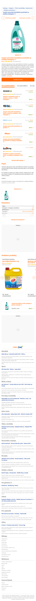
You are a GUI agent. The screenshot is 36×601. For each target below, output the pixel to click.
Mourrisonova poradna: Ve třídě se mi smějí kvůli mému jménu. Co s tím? (17, 518)
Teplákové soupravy (6, 572)
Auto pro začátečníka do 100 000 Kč (9, 551)
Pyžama (3, 568)
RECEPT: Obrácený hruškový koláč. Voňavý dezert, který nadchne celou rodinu (17, 408)
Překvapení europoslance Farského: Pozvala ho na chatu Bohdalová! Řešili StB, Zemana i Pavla (17, 392)
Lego (3, 567)
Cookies (27, 598)
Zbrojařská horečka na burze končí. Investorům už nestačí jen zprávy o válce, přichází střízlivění (18, 449)
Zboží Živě (4, 540)
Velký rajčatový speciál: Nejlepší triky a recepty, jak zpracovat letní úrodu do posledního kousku (17, 466)
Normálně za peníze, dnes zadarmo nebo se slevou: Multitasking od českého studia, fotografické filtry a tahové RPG (18, 434)
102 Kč (30, 114)
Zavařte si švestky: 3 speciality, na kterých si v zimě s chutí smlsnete (16, 464)
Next (33, 278)
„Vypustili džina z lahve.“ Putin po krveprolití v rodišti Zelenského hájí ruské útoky (18, 363)
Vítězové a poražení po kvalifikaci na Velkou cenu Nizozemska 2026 (16, 421)
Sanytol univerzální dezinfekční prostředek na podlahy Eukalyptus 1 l (16, 59)
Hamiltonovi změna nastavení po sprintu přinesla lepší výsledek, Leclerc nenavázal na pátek (17, 417)
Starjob (3, 583)
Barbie (3, 565)
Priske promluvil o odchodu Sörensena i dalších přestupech (14, 533)
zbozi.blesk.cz (5, 546)
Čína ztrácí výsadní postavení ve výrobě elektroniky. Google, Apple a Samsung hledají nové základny (16, 437)
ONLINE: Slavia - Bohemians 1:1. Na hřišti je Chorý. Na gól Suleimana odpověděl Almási (16, 375)
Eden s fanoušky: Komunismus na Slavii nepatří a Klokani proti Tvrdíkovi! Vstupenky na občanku (17, 528)
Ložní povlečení (5, 575)
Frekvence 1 (4, 588)
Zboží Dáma (4, 544)
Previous (2, 278)
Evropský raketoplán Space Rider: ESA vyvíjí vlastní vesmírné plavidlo (16, 519)
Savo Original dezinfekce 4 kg (10, 261)
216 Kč (30, 156)
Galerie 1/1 (18, 55)
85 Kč (30, 127)
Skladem (31, 92)
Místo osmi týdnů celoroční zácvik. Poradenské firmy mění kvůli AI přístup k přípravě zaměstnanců (17, 446)
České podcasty (5, 584)
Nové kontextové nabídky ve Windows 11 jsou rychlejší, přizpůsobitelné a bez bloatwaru (17, 431)
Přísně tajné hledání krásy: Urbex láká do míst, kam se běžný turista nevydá (18, 480)
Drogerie (11, 8)
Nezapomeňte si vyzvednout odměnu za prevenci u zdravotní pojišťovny (17, 508)
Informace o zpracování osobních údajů (16, 598)
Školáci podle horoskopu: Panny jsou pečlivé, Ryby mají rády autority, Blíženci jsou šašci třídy (16, 405)
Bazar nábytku (5, 577)
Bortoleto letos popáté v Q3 (7, 419)
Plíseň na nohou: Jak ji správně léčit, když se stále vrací (13, 506)
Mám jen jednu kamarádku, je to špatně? (10, 516)
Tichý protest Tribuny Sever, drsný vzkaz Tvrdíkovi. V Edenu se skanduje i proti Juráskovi (17, 372)
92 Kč (30, 99)
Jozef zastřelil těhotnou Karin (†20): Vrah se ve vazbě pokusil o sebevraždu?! (18, 388)
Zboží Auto (4, 553)
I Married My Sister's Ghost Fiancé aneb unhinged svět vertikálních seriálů (17, 491)
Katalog (5, 8)
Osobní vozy (4, 542)
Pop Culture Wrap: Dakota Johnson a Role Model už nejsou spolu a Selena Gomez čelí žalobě (17, 488)
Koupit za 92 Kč (18, 79)
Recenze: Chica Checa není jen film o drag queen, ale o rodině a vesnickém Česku (17, 493)
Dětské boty (4, 574)
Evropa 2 (3, 589)
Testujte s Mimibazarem (7, 561)
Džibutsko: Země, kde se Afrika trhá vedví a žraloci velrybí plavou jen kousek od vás (16, 477)
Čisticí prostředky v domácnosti (24, 8)
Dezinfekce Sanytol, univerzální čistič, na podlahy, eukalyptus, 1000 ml (13, 155)
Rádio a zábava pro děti (7, 586)
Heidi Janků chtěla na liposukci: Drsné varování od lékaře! (14, 390)
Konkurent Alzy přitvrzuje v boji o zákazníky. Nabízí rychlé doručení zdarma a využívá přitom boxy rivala (18, 452)
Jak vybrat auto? (5, 556)
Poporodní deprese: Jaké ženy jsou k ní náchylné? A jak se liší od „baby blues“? (17, 504)
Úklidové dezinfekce (9, 10)
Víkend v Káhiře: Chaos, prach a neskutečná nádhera (13, 475)
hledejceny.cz (4, 539)
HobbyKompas (5, 549)
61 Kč (30, 142)
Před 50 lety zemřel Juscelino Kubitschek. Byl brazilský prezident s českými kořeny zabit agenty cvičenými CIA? (18, 360)
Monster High (4, 563)
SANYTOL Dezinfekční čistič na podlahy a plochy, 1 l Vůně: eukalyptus (11, 98)
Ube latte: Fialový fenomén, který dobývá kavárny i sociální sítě (15, 462)
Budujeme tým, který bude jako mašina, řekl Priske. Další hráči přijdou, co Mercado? (17, 378)
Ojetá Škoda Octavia (6, 554)
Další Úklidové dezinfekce (8, 259)
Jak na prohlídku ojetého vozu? (8, 547)
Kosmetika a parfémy (6, 570)
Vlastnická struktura (20, 599)
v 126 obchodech (6, 296)
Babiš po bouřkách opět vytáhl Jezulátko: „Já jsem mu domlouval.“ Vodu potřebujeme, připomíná (17, 357)
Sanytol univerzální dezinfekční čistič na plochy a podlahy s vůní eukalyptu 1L (12, 113)
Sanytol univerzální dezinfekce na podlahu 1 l (12, 126)
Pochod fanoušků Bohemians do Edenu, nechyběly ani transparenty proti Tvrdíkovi (17, 531)
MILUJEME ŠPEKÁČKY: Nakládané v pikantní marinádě (13, 402)
